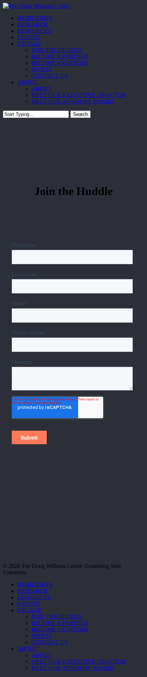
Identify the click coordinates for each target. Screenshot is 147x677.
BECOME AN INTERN (59, 629)
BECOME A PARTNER (59, 623)
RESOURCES (34, 597)
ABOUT (27, 649)
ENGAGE (29, 610)
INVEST (41, 636)
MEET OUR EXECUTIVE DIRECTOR (78, 661)
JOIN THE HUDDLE (56, 617)
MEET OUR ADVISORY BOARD (72, 668)
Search (80, 114)
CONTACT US (49, 642)
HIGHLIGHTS (34, 584)
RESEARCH (32, 591)
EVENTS (28, 604)
